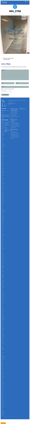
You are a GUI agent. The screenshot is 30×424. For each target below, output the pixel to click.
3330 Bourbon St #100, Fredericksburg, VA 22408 (5, 116)
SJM (9, 104)
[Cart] (25, 1)
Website (3, 86)
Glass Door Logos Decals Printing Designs (8, 59)
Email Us (2, 112)
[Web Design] (4, 2)
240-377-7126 (6, 110)
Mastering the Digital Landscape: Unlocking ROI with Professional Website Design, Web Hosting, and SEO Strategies (15, 125)
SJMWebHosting (13, 103)
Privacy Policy (10, 101)
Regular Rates (15, 100)
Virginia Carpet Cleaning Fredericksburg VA (7, 124)
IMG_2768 (15, 11)
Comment (4, 70)
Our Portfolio (10, 100)
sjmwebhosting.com (14, 14)
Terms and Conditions (22, 100)
